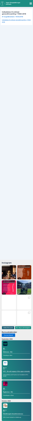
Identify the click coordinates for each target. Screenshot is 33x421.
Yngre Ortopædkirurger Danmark (13, 3)
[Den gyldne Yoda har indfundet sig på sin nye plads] (24, 302)
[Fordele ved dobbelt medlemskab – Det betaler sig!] (9, 317)
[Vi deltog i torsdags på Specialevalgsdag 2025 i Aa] (24, 317)
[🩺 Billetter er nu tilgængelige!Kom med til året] (9, 302)
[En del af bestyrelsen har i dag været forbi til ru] (24, 287)
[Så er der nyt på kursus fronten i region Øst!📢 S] (9, 287)
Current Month (8, 335)
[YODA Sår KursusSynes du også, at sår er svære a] (24, 272)
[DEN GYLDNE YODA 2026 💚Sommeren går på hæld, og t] (9, 272)
